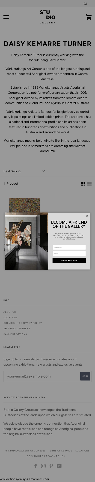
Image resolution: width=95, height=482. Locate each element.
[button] (87, 216)
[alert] (47, 241)
